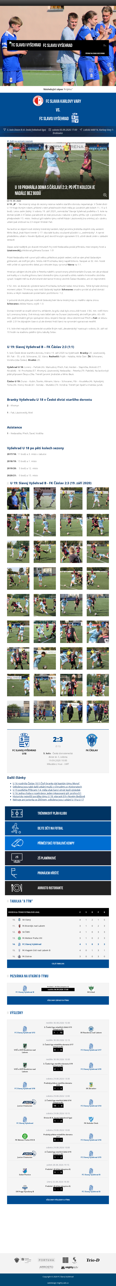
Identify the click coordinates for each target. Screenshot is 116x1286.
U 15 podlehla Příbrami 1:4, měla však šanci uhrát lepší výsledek (46, 790)
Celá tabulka (58, 963)
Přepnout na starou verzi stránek (95, 53)
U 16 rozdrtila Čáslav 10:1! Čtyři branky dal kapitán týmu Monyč (46, 783)
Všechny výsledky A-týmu (58, 1200)
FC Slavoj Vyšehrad (57, 45)
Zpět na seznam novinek (21, 141)
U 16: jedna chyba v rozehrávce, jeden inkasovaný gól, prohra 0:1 (47, 793)
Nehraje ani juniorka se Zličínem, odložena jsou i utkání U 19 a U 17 (48, 799)
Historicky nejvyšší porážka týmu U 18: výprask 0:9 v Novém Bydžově (49, 796)
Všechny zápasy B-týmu (58, 1000)
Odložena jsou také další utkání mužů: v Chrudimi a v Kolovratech (47, 786)
